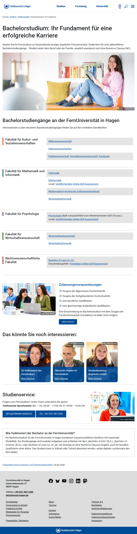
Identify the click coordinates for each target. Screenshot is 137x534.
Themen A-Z (97, 502)
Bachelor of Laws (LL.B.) (61, 260)
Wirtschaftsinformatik (59, 198)
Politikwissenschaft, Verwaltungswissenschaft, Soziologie (79, 156)
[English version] (120, 6)
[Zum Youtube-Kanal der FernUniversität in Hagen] (64, 482)
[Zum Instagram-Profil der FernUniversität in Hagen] (71, 482)
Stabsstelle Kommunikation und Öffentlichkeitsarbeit (27, 465)
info (8, 413)
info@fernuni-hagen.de (17, 495)
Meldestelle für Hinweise (17, 512)
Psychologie (54, 215)
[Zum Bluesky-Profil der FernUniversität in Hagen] (57, 482)
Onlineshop (54, 514)
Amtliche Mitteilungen (102, 508)
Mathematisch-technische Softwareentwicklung (73, 191)
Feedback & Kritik (14, 508)
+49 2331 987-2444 (23, 492)
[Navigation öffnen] (132, 6)
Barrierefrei (97, 505)
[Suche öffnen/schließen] (126, 6)
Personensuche (13, 515)
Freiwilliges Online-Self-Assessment (89, 263)
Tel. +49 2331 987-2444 (51, 413)
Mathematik (54, 180)
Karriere (52, 510)
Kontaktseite (12, 502)
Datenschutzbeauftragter (103, 517)
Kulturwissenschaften (60, 148)
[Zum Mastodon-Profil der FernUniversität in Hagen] (85, 482)
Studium (61, 6)
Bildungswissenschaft (60, 141)
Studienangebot (24, 17)
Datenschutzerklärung (102, 514)
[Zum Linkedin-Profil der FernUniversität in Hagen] (78, 482)
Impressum (97, 520)
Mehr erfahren (68, 322)
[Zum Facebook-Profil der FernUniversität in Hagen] (51, 482)
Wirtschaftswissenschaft (61, 236)
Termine (52, 505)
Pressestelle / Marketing (17, 520)
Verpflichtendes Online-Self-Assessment (77, 184)
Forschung (81, 6)
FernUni (6, 17)
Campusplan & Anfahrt (16, 505)
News (51, 502)
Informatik (53, 173)
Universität (102, 6)
